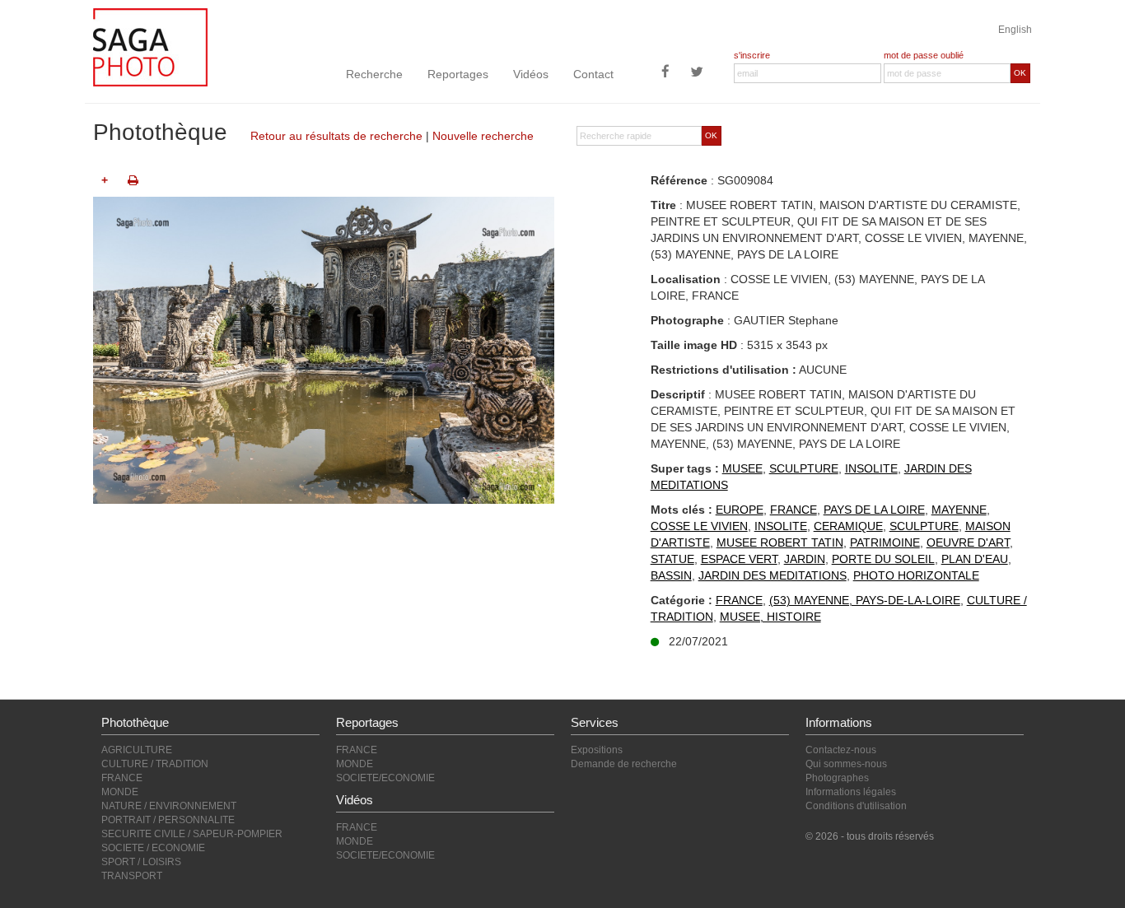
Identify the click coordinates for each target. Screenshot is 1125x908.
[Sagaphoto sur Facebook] (665, 73)
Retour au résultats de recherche (336, 135)
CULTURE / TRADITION (154, 764)
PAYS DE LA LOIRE (874, 509)
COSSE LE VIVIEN (699, 526)
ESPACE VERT (739, 559)
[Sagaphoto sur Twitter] (696, 73)
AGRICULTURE (136, 750)
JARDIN (804, 559)
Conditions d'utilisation (856, 806)
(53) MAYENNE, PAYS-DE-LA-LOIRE (864, 600)
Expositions (597, 750)
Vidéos (530, 74)
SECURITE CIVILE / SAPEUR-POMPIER (191, 834)
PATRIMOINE (885, 542)
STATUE (672, 559)
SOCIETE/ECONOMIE (385, 778)
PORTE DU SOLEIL (883, 559)
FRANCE (793, 509)
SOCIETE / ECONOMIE (153, 848)
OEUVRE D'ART (968, 542)
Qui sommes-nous (846, 764)
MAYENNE (959, 509)
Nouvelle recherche (483, 135)
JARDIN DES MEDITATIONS (772, 575)
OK (1020, 72)
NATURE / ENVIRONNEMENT (168, 806)
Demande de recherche (624, 764)
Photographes (837, 778)
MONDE (119, 792)
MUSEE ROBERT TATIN (780, 542)
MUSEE (742, 468)
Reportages (457, 74)
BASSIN (671, 575)
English (1015, 29)
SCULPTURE (803, 468)
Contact (593, 74)
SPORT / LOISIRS (141, 862)
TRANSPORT (131, 876)
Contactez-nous (840, 750)
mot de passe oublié (924, 55)
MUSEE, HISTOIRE (770, 616)
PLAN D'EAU (974, 559)
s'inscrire (752, 55)
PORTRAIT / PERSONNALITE (168, 820)
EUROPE (739, 509)
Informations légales (850, 792)
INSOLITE (871, 468)
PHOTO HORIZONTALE (916, 575)
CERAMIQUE (848, 526)
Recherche (374, 74)
